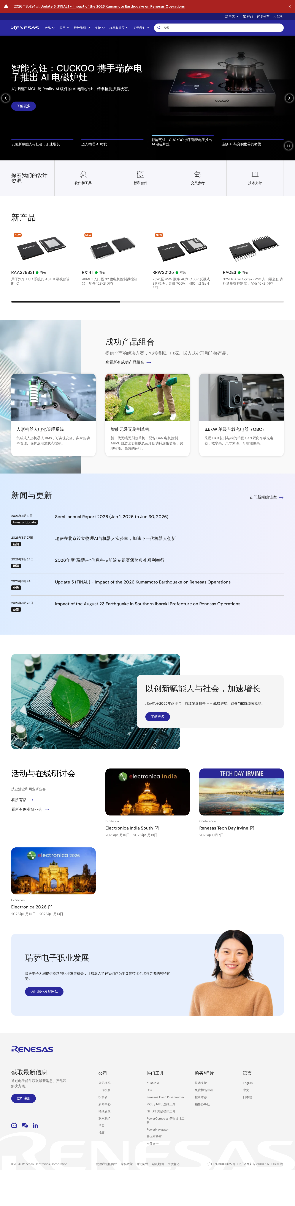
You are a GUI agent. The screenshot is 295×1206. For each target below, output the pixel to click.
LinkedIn (35, 1125)
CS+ (149, 1090)
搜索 (219, 28)
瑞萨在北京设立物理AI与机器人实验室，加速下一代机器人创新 (115, 538)
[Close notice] (290, 7)
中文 (246, 1090)
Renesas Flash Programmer (165, 1097)
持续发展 (104, 1111)
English (248, 1083)
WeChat (25, 1125)
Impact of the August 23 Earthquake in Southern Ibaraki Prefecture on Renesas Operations (147, 604)
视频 (101, 1133)
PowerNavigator (158, 1129)
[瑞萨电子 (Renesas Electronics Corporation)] (25, 28)
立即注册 (23, 1098)
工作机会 (104, 1090)
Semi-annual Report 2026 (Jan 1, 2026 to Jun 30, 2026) (111, 516)
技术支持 (201, 1083)
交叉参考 (153, 1144)
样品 (250, 16)
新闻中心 (104, 1104)
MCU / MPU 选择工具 (161, 1104)
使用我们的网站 (106, 1164)
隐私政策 (127, 1164)
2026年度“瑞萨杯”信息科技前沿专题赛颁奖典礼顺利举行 (110, 560)
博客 (101, 1126)
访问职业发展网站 (44, 991)
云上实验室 (154, 1137)
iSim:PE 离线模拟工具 (161, 1111)
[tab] (42, 143)
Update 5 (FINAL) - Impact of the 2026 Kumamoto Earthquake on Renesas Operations (112, 6)
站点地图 (158, 1164)
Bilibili (14, 1125)
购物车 (265, 16)
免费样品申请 (204, 1090)
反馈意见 (173, 1164)
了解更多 (23, 104)
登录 (280, 16)
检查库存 (201, 1097)
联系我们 (104, 1118)
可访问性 (142, 1164)
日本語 (247, 1097)
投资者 (103, 1097)
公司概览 (104, 1083)
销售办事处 (202, 1104)
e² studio (153, 1083)
